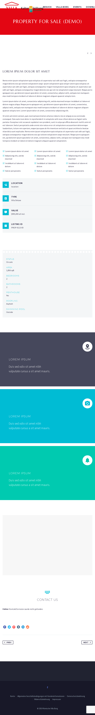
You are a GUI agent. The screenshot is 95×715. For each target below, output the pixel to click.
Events (77, 7)
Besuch (47, 7)
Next (85, 642)
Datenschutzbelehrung (76, 696)
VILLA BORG (62, 7)
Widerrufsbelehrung (42, 699)
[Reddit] (27, 627)
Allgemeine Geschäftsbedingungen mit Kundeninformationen (40, 696)
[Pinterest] (13, 627)
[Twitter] (9, 627)
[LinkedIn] (23, 627)
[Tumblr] (18, 627)
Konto (12, 696)
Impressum (56, 699)
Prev (9, 642)
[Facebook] (4, 627)
